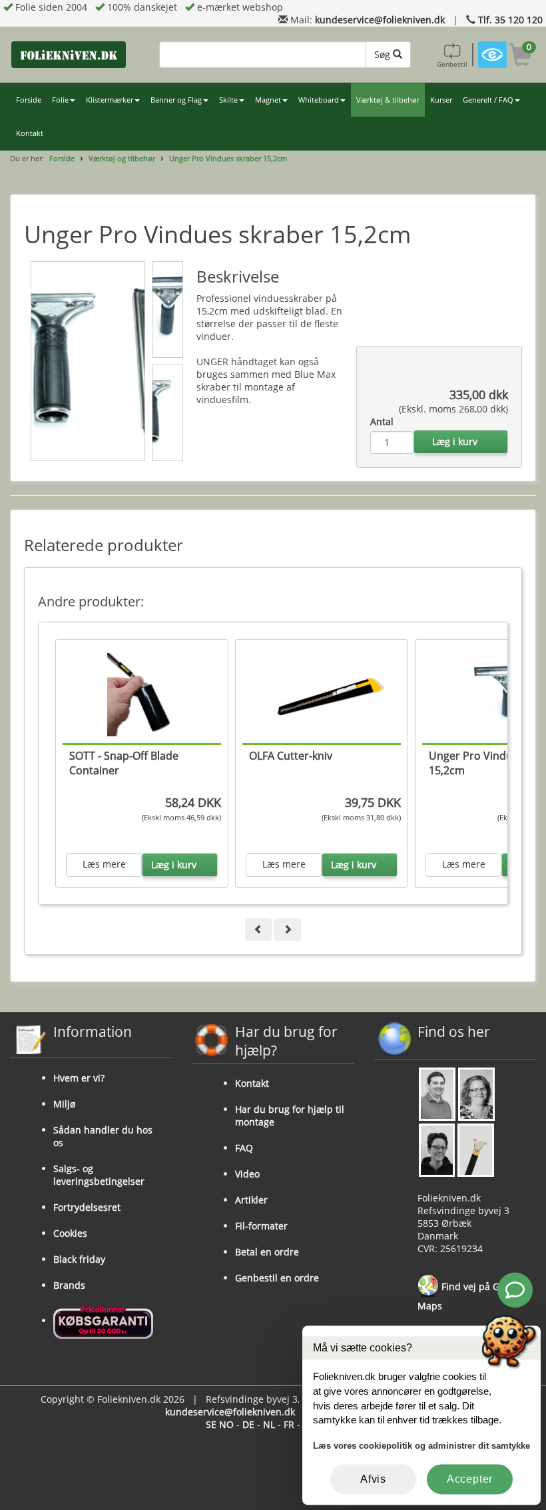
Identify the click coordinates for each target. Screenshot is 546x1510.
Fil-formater (261, 1225)
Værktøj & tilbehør (387, 100)
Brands (69, 1285)
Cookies (70, 1233)
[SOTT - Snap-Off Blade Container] (148, 694)
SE (211, 1424)
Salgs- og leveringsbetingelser (98, 1174)
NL (269, 1424)
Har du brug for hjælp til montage (289, 1115)
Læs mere (104, 864)
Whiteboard (318, 100)
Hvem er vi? (79, 1078)
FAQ (244, 1147)
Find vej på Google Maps (470, 1296)
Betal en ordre (267, 1251)
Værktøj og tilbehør (122, 158)
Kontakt (29, 133)
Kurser (441, 100)
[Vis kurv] (521, 57)
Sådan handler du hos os (102, 1136)
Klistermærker (109, 100)
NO (226, 1424)
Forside (28, 100)
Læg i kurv (454, 441)
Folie (60, 100)
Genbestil (452, 64)
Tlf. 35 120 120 (510, 19)
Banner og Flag (176, 100)
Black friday (79, 1259)
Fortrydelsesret (87, 1207)
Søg (383, 54)
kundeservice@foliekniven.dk (380, 19)
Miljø (64, 1104)
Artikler (251, 1199)
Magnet (268, 100)
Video (247, 1173)
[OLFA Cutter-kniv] (328, 694)
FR (289, 1424)
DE (248, 1424)
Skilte (228, 100)
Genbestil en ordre (277, 1277)
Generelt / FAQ (488, 100)
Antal (382, 421)
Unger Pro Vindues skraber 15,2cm (228, 158)
